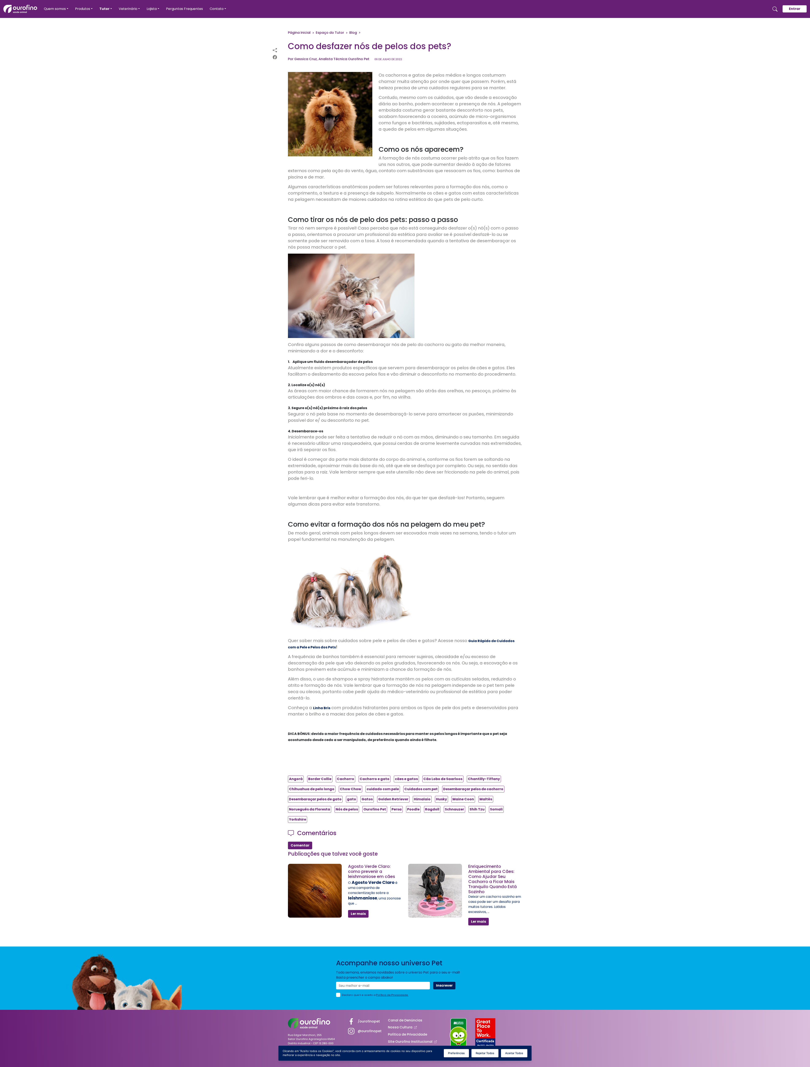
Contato (217, 8)
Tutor (104, 8)
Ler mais (358, 913)
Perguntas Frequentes (184, 8)
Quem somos (55, 8)
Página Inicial (299, 32)
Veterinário (128, 8)
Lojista (152, 8)
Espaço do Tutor (330, 32)
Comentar (300, 845)
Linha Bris (321, 708)
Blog (353, 32)
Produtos (82, 8)
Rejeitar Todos (485, 1053)
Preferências (456, 1053)
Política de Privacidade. (392, 995)
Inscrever (444, 985)
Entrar (794, 8)
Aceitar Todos (514, 1053)
